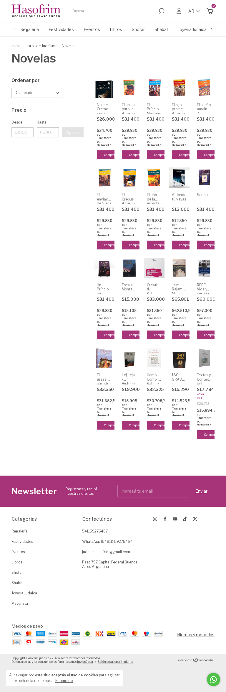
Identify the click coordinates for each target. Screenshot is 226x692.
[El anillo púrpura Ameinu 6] (129, 88)
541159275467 (95, 531)
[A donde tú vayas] (179, 177)
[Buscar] (161, 11)
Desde (16, 122)
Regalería (29, 29)
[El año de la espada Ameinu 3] (154, 177)
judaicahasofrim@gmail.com (106, 552)
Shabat (161, 29)
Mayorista (19, 603)
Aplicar (73, 132)
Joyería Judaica (192, 29)
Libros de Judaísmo (41, 46)
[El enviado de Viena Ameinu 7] (104, 177)
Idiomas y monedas (196, 634)
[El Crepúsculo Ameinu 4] (129, 177)
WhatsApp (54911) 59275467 (107, 541)
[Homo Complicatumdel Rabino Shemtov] (154, 358)
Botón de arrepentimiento (115, 661)
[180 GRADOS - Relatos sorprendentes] (179, 358)
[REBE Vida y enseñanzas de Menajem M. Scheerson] (204, 268)
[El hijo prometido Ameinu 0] (179, 88)
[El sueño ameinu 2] (204, 88)
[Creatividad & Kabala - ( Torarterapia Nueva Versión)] (154, 268)
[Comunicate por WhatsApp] (213, 679)
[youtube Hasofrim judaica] (175, 519)
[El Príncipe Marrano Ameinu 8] (154, 88)
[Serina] (204, 177)
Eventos (92, 29)
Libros (116, 29)
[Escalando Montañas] (129, 268)
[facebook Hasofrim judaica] (165, 519)
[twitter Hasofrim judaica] (195, 519)
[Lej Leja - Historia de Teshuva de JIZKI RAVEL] (129, 358)
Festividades (61, 29)
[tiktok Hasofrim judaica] (185, 519)
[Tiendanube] (196, 660)
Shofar (138, 29)
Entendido (64, 680)
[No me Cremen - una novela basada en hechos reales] (104, 88)
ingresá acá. (85, 661)
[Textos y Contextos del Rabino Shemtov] (204, 358)
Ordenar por (25, 80)
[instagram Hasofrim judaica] (155, 519)
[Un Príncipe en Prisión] (104, 268)
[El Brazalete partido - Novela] (104, 358)
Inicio (15, 46)
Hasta (41, 122)
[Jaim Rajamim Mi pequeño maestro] (179, 268)
